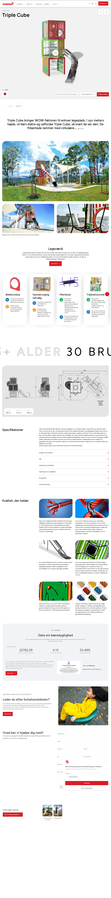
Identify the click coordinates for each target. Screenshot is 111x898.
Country (67, 773)
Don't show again (86, 788)
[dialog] (55, 449)
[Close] (106, 761)
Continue (87, 783)
